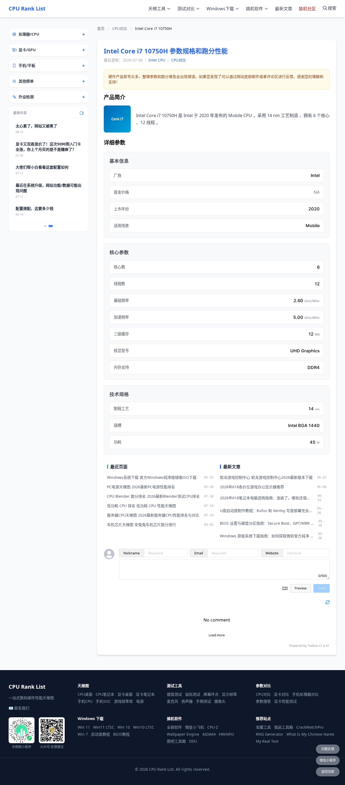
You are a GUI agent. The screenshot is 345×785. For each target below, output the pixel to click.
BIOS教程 (121, 734)
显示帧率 (229, 694)
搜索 (332, 8)
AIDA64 (209, 734)
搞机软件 (254, 9)
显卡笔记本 (145, 694)
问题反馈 (327, 749)
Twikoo (313, 645)
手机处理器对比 (305, 694)
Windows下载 (220, 9)
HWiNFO (226, 734)
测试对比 (186, 9)
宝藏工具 (263, 727)
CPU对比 (119, 28)
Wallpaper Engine (183, 734)
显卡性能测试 (285, 701)
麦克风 (172, 701)
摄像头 (220, 701)
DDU (193, 741)
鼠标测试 (192, 694)
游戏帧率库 (123, 701)
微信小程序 (328, 760)
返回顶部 (327, 771)
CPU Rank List (27, 8)
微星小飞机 (194, 727)
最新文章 (283, 9)
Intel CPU (157, 60)
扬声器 (187, 701)
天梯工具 (156, 9)
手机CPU (85, 701)
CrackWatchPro (309, 727)
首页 (101, 28)
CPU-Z (212, 727)
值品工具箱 (283, 727)
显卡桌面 (125, 694)
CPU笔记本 (105, 694)
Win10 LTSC (143, 727)
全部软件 (174, 727)
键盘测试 (174, 694)
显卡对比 (281, 694)
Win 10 (124, 727)
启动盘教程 (100, 734)
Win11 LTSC (103, 727)
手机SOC (103, 701)
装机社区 (307, 9)
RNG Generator (269, 734)
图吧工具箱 (176, 741)
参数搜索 (263, 701)
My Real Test (267, 741)
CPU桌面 (85, 694)
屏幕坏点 (211, 694)
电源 (140, 701)
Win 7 (83, 734)
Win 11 (84, 727)
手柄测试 (203, 701)
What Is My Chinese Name (310, 734)
